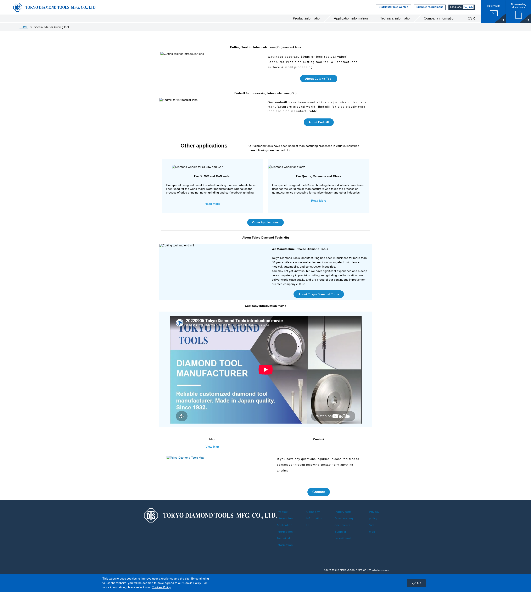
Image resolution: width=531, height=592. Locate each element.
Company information (439, 18)
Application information (351, 18)
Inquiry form (343, 511)
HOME (23, 27)
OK (416, 583)
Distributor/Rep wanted (393, 7)
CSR (471, 18)
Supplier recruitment (430, 7)
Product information (307, 18)
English (468, 7)
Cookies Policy (161, 587)
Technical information (396, 18)
